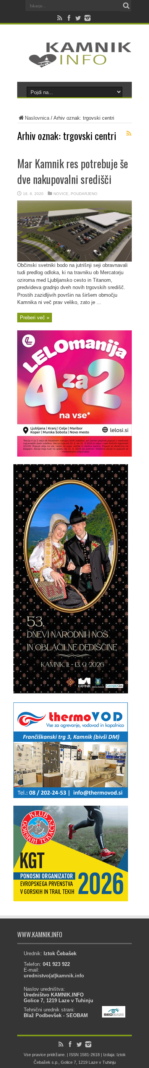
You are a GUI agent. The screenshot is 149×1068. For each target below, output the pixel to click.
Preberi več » (34, 317)
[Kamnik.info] (74, 63)
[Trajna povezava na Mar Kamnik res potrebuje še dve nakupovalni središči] (74, 260)
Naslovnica (37, 118)
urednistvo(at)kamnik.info (54, 976)
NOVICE (60, 194)
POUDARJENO (84, 194)
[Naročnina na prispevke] (129, 133)
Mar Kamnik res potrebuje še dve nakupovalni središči (72, 171)
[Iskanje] (126, 5)
